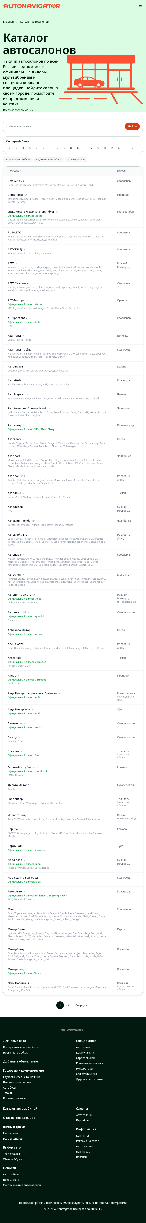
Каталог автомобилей (20, 1108)
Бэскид (12, 737)
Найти (132, 126)
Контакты (82, 1135)
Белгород (123, 349)
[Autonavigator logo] (31, 6)
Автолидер (15, 507)
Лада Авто (15, 860)
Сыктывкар (124, 283)
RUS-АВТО (14, 232)
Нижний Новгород (123, 265)
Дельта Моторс (18, 785)
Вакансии (82, 1157)
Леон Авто (15, 891)
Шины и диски (14, 1127)
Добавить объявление (20, 1061)
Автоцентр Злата (20, 594)
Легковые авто (14, 1041)
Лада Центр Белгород (23, 877)
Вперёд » (81, 1005)
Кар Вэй (13, 829)
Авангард (14, 335)
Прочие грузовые (14, 1098)
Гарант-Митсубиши (21, 767)
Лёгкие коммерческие (17, 1082)
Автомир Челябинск (21, 520)
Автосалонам (85, 1146)
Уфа (119, 709)
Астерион (14, 658)
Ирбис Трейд (17, 815)
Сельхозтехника (86, 1074)
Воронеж (123, 949)
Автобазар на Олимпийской (27, 408)
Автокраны (83, 1047)
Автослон (14, 574)
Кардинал (15, 846)
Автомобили (11, 1174)
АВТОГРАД (15, 249)
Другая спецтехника (89, 1079)
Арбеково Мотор (19, 630)
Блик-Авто (15, 723)
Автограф (14, 439)
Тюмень (122, 493)
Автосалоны (84, 1115)
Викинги (13, 751)
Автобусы (9, 1087)
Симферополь (126, 612)
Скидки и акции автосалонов (22, 1185)
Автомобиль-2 (17, 534)
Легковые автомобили (17, 159)
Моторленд (16, 969)
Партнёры (82, 1120)
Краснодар (124, 380)
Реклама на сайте (87, 1141)
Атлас (12, 675)
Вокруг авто (11, 1179)
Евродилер (15, 799)
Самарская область (123, 756)
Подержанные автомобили (21, 1047)
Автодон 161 (16, 476)
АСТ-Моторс (16, 300)
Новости (9, 1168)
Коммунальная (85, 1052)
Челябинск (124, 408)
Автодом (14, 456)
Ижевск (122, 767)
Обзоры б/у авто (14, 1159)
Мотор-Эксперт (18, 929)
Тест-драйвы (11, 1154)
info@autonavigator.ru (113, 1203)
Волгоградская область (125, 988)
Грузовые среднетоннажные (21, 1077)
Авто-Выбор (16, 380)
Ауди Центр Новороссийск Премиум (32, 693)
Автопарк (14, 554)
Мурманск (123, 574)
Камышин (123, 983)
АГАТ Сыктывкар (19, 283)
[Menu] (140, 6)
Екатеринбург (126, 211)
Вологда (122, 335)
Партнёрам (83, 1151)
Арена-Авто (16, 644)
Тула (120, 846)
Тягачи (7, 1093)
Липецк (121, 394)
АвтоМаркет (16, 394)
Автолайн (14, 493)
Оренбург (123, 300)
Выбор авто (12, 1147)
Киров (121, 929)
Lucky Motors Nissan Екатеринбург (31, 211)
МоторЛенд (16, 949)
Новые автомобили (16, 1052)
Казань (121, 366)
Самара (122, 829)
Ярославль (124, 181)
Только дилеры (76, 159)
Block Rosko (16, 195)
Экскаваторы (84, 1068)
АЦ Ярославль (17, 318)
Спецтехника (86, 1041)
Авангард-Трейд (19, 349)
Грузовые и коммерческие (23, 1070)
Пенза (121, 439)
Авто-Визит (15, 366)
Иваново (123, 195)
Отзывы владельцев (19, 1118)
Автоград (14, 425)
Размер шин (10, 1133)
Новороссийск (126, 693)
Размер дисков (13, 1138)
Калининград (125, 425)
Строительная (85, 1058)
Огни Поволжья (18, 983)
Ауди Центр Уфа (19, 709)
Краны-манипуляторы (90, 1063)
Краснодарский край (126, 698)
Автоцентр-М (17, 612)
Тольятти (123, 751)
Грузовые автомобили (48, 159)
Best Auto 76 (16, 181)
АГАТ (11, 263)
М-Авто (12, 909)
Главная (8, 21)
